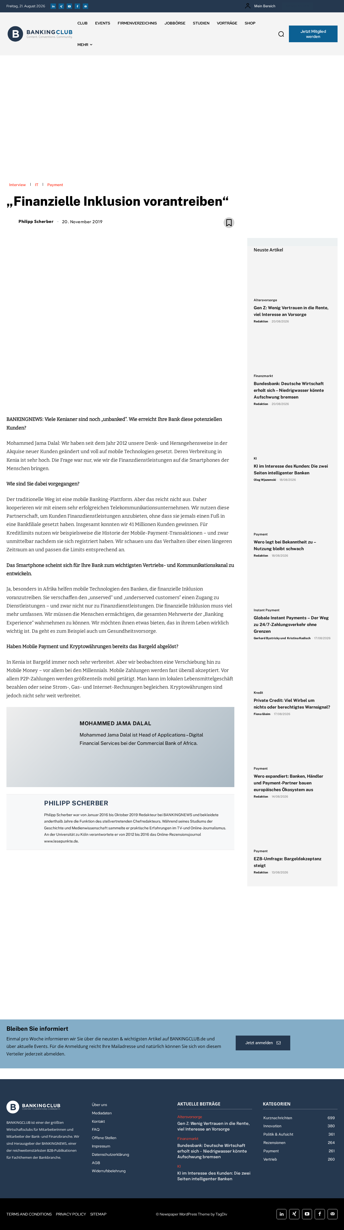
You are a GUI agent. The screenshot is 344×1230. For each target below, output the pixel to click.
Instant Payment (267, 610)
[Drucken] (126, 397)
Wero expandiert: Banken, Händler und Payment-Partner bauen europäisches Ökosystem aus (288, 783)
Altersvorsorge (265, 300)
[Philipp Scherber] (11, 221)
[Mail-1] (85, 6)
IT (36, 185)
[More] (151, 397)
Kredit (258, 693)
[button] (281, 34)
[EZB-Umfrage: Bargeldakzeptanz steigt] (292, 826)
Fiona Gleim (262, 714)
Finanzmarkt (263, 376)
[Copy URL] (138, 397)
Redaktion (261, 321)
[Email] (89, 397)
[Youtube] (69, 6)
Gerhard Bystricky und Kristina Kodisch (282, 638)
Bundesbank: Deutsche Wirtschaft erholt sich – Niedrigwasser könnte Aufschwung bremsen (289, 390)
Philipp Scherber (36, 221)
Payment (55, 185)
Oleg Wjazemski (265, 479)
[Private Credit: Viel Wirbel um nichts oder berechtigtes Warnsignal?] (292, 668)
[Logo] (40, 34)
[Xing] (61, 6)
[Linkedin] (53, 6)
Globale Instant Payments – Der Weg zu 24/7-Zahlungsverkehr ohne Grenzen (291, 624)
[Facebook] (77, 6)
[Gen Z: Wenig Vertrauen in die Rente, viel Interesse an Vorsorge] (292, 275)
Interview (17, 185)
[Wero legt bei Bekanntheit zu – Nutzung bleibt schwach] (292, 509)
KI (255, 458)
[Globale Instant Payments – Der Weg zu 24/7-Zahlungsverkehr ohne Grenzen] (292, 585)
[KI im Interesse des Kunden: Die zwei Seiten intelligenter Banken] (292, 434)
